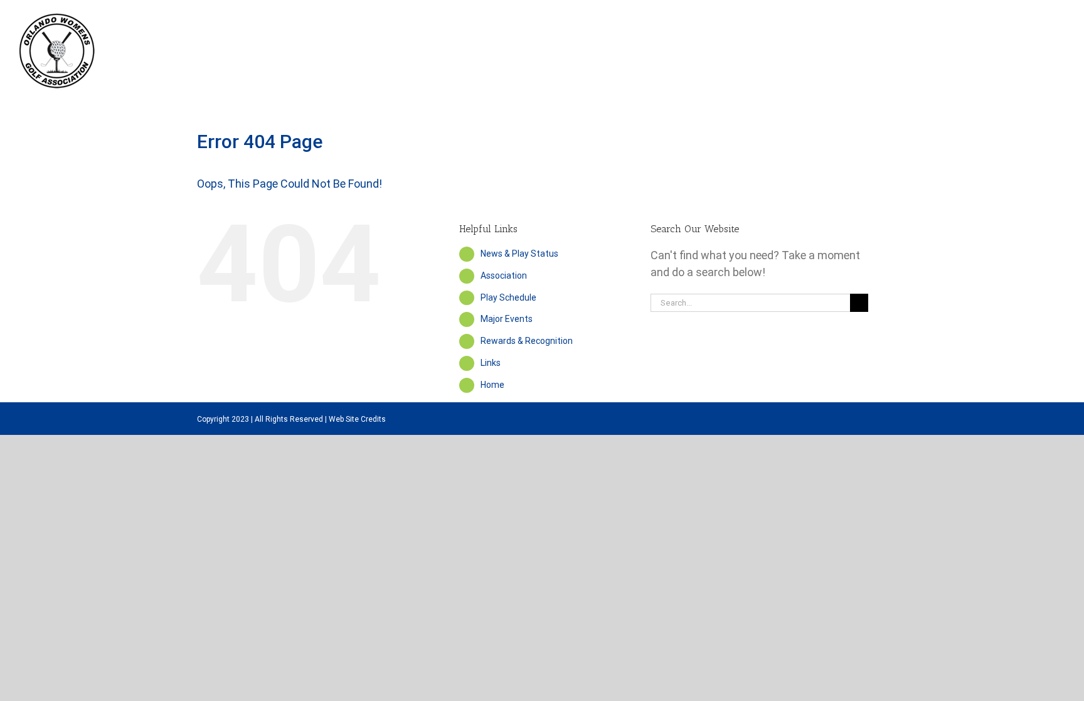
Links (491, 363)
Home (492, 385)
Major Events (507, 319)
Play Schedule (508, 297)
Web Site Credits (357, 419)
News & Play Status (519, 254)
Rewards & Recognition (527, 341)
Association (504, 275)
